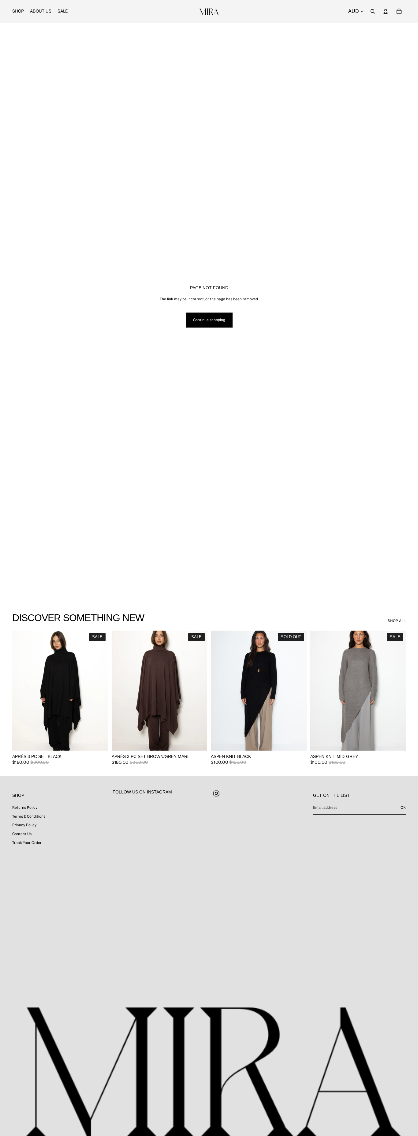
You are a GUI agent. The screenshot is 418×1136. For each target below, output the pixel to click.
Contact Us (22, 833)
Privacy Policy (24, 825)
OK (403, 807)
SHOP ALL (397, 620)
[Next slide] (99, 690)
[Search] (372, 11)
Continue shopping (209, 319)
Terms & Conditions (28, 816)
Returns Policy (24, 807)
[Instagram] (216, 793)
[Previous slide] (21, 690)
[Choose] (98, 741)
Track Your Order (27, 842)
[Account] (385, 11)
